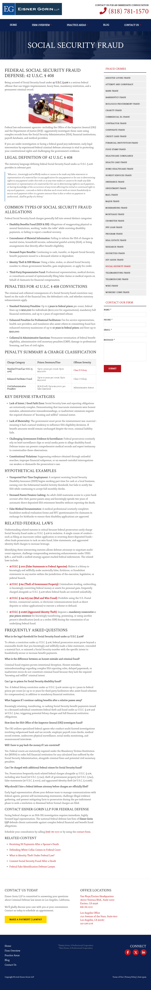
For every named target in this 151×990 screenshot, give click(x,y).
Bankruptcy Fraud (116, 97)
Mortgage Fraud (115, 214)
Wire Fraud (112, 286)
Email (108, 330)
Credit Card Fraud (116, 136)
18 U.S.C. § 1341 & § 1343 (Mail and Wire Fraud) (33, 598)
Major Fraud (112, 201)
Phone (108, 320)
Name (107, 310)
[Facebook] (128, 952)
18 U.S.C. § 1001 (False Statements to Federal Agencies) (38, 566)
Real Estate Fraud (116, 240)
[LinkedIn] (143, 952)
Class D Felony (80, 370)
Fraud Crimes (116, 69)
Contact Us (131, 25)
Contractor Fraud (116, 123)
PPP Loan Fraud (114, 227)
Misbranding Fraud (116, 208)
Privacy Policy (130, 977)
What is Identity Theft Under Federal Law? (32, 855)
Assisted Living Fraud (118, 78)
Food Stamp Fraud (116, 149)
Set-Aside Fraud (115, 260)
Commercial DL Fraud (118, 117)
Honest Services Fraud (119, 175)
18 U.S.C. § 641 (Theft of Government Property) (33, 584)
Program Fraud (114, 234)
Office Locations (95, 890)
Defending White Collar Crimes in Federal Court (35, 849)
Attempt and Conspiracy (119, 84)
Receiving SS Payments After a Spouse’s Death (34, 844)
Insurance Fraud (115, 182)
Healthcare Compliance (119, 156)
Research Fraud (115, 247)
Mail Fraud (112, 195)
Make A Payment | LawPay (25, 919)
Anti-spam (142, 977)
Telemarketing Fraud (118, 273)
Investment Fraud (116, 188)
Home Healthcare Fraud (119, 169)
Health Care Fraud (116, 162)
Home (13, 24)
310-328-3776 (86, 923)
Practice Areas (76, 25)
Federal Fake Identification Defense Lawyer (32, 866)
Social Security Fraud (118, 266)
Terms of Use (118, 977)
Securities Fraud (115, 253)
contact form (83, 831)
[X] (135, 952)
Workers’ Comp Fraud (117, 292)
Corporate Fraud (115, 130)
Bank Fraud (112, 91)
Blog (106, 24)
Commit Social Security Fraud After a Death (32, 861)
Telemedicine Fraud (117, 279)
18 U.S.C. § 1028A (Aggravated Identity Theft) (33, 612)
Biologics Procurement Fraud (123, 104)
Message (109, 340)
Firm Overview (41, 25)
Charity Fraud (114, 110)
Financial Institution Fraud (122, 143)
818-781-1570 (86, 907)
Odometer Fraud (115, 221)
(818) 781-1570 (128, 11)
